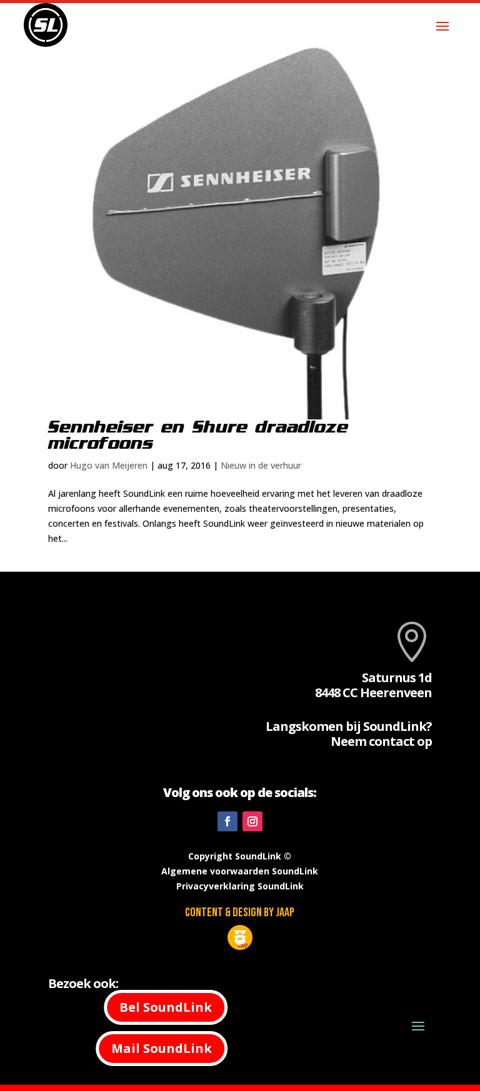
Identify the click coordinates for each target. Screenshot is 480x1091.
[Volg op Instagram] (252, 821)
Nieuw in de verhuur (261, 465)
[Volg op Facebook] (228, 821)
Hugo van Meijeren (109, 465)
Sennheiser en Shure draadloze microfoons (198, 435)
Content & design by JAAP (239, 912)
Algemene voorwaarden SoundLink (239, 871)
